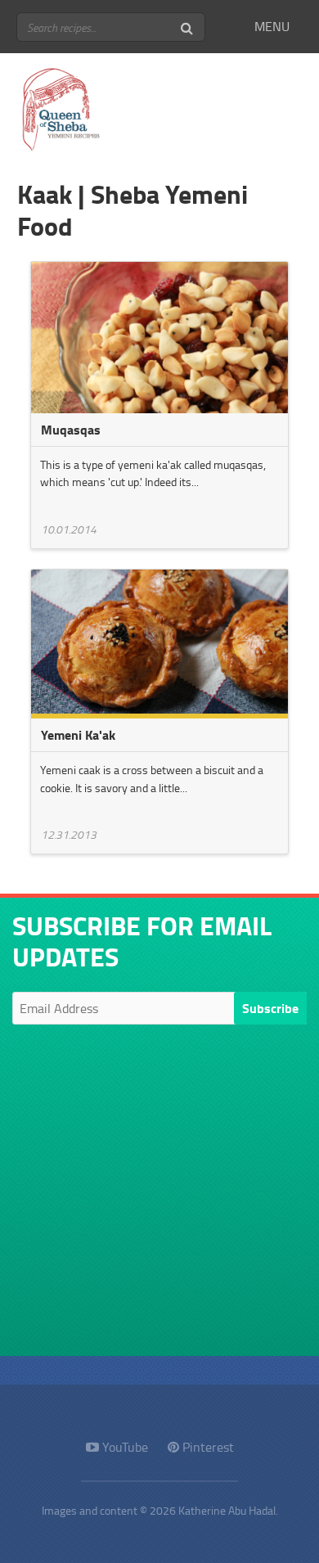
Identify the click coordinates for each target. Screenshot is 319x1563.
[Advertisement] (159, 1196)
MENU (272, 26)
